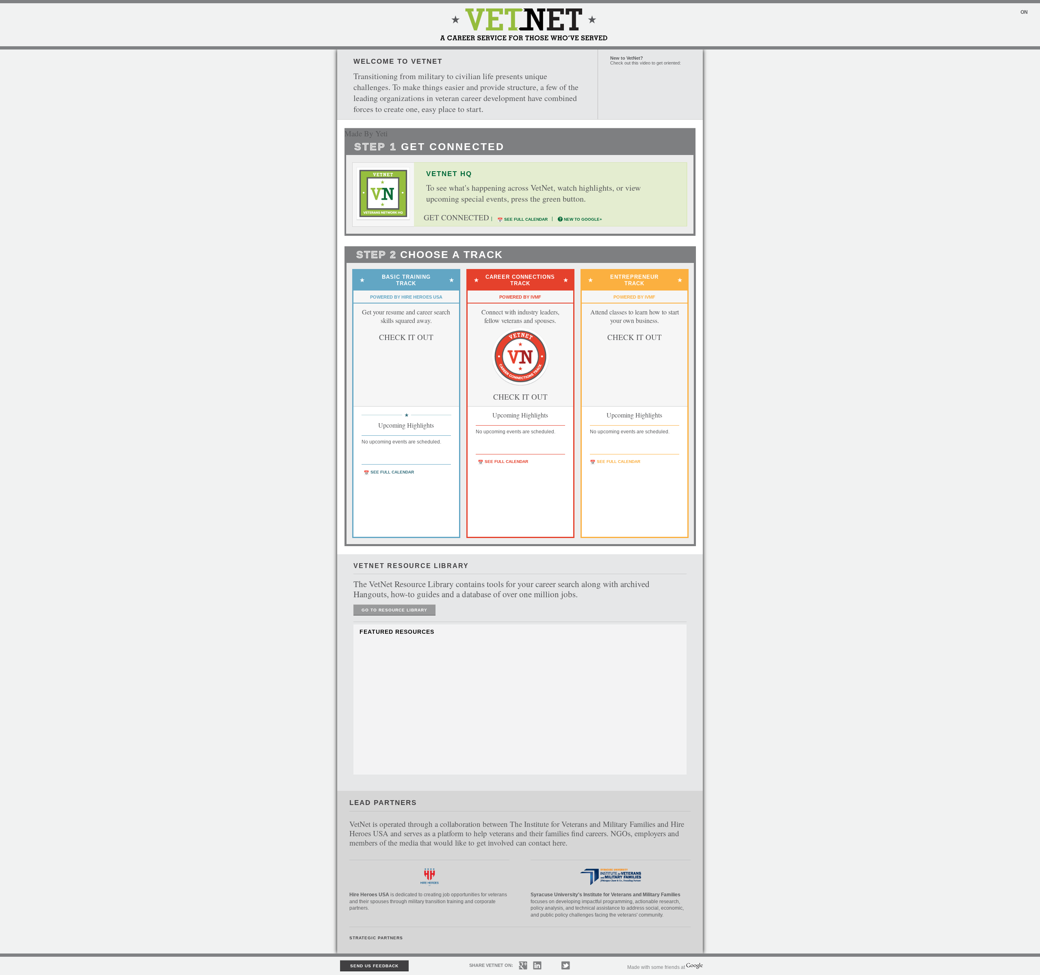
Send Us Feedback (374, 966)
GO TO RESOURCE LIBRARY (394, 610)
